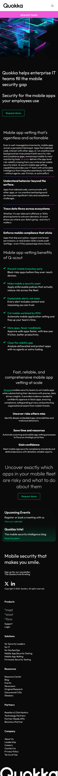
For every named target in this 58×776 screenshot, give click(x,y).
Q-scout (25, 159)
